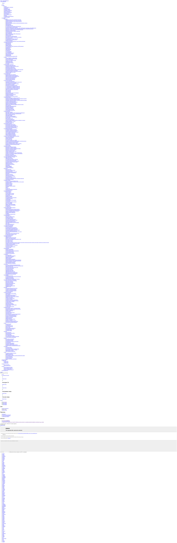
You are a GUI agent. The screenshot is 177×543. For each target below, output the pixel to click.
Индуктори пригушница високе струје (12, 267)
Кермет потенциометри (9, 249)
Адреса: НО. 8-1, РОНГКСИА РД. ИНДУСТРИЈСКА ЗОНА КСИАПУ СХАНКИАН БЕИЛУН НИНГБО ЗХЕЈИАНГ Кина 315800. (23, 422)
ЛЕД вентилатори (9, 334)
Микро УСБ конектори (9, 34)
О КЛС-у (5, 6)
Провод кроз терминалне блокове (11, 103)
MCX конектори (8, 44)
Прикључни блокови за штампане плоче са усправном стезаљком (16, 98)
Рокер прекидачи (8, 169)
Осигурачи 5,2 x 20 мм (9, 241)
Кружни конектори (7, 73)
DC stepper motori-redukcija (10, 343)
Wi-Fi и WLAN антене (9, 59)
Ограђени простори (7, 307)
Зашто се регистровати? (8, 14)
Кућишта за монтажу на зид (10, 309)
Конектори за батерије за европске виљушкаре (13, 148)
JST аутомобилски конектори (10, 133)
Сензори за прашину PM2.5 (10, 298)
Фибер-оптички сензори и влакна (11, 304)
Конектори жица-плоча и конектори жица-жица (13, 19)
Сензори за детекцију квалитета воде (12, 299)
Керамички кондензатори (10, 278)
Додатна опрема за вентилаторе (11, 337)
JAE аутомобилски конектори (10, 132)
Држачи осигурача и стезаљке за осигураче (12, 243)
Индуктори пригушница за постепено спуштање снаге (14, 265)
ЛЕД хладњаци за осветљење (10, 351)
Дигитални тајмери (9, 330)
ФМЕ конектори (8, 55)
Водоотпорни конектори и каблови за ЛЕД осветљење (14, 69)
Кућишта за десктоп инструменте (11, 316)
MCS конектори (8, 105)
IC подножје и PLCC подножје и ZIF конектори (13, 26)
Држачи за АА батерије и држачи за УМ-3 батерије (14, 152)
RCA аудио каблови (9, 203)
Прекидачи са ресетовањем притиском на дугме (13, 239)
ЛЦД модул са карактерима (10, 216)
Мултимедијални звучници (10, 164)
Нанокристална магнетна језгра (11, 274)
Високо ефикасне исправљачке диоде (12, 228)
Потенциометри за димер (10, 252)
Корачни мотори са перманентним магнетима (13, 345)
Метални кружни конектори (10, 78)
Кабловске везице (9, 182)
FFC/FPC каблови (9, 191)
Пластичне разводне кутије (10, 312)
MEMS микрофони (9, 166)
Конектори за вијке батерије (10, 150)
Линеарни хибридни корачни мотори (12, 344)
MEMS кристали (8, 286)
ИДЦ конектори (8, 24)
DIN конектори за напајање (10, 84)
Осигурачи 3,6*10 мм (5, 375)
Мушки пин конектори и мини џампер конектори (14, 21)
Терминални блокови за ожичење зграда (12, 66)
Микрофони (8, 165)
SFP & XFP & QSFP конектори (10, 116)
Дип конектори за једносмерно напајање (12, 83)
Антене (5, 57)
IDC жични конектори (9, 118)
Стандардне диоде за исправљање (11, 227)
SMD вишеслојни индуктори (10, 271)
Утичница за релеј (9, 329)
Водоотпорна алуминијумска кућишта (12, 321)
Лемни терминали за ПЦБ (10, 109)
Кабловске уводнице (9, 183)
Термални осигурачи (9, 245)
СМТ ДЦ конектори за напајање (11, 82)
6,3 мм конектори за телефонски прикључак (13, 87)
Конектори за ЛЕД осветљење (10, 65)
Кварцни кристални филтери (10, 283)
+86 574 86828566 (3, 1)
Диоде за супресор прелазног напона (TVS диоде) (14, 231)
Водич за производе (5, 408)
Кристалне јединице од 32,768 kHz (11, 280)
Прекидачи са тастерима (10, 175)
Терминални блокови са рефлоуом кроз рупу (13, 97)
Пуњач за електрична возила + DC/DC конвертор (13, 143)
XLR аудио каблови (9, 202)
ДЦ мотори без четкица (9, 340)
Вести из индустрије (7, 365)
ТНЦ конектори (8, 49)
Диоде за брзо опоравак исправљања (11, 229)
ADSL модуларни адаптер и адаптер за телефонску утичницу (15, 120)
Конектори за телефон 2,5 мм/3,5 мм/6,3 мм (12, 88)
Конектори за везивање (9, 93)
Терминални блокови (5, 416)
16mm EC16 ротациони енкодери (11, 290)
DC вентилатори (8, 332)
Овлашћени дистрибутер (8, 10)
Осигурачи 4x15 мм (9, 240)
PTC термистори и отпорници (10, 255)
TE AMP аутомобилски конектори (11, 129)
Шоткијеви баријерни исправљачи (11, 230)
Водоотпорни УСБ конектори (10, 124)
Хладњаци (5, 346)
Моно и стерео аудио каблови (10, 204)
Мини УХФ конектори (9, 53)
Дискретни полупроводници (8, 225)
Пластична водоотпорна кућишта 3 (11, 322)
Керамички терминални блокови (11, 106)
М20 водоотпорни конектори (10, 79)
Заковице (7, 186)
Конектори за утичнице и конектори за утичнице (13, 37)
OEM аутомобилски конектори (11, 135)
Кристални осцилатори (9, 282)
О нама (3, 5)
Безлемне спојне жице (9, 357)
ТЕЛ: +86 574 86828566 (6, 420)
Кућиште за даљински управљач (11, 320)
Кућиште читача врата (9, 317)
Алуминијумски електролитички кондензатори (13, 276)
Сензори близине (8, 302)
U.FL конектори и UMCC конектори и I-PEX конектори (15, 46)
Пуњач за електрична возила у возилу (12, 142)
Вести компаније (6, 364)
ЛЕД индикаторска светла (10, 224)
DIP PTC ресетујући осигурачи (11, 238)
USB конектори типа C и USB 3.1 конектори (13, 31)
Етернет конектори (7, 111)
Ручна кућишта (8, 311)
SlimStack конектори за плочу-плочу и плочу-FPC (14, 20)
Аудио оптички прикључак (10, 81)
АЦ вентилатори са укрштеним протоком (12, 336)
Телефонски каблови (9, 198)
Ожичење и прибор (7, 180)
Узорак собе (4, 360)
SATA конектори (8, 35)
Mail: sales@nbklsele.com (6, 421)
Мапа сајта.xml (4, 410)
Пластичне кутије (8, 313)
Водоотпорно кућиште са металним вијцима (13, 308)
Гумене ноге (8, 188)
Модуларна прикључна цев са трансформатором (13, 113)
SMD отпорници (8, 258)
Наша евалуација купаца (8, 12)
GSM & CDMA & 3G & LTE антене (11, 58)
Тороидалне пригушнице (10, 268)
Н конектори (8, 50)
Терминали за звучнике (9, 95)
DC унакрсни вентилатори (10, 335)
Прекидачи (6, 168)
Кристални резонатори (9, 281)
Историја (5, 15)
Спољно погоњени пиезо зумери (11, 160)
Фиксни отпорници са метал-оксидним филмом (13, 260)
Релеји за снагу (8, 324)
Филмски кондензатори (9, 277)
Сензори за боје (8, 305)
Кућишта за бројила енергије (10, 211)
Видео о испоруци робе (7, 368)
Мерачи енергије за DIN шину (10, 212)
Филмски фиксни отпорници (10, 259)
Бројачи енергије (8, 208)
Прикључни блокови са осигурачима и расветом (13, 71)
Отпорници (6, 254)
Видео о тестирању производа (9, 369)
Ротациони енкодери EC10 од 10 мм (11, 288)
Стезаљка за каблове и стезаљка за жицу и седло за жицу (15, 181)
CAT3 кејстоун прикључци (10, 119)
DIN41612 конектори (9, 40)
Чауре (7, 187)
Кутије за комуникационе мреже (11, 315)
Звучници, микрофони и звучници (9, 156)
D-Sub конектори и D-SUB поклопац (12, 27)
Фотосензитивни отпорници (10, 262)
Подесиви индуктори (9, 269)
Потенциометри (6, 248)
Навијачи (5, 331)
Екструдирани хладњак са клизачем (11, 349)
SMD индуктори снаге (9, 266)
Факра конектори (8, 47)
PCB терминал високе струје (10, 110)
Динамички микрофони (9, 167)
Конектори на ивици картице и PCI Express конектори (14, 29)
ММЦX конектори (9, 45)
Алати (5, 352)
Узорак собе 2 (6, 362)
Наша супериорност (7, 11)
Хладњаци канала (9, 347)
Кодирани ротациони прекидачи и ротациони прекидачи (15, 178)
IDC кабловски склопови (10, 194)
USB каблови (8, 195)
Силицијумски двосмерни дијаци (11, 234)
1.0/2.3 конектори (8, 51)
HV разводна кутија (9, 139)
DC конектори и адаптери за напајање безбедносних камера (15, 355)
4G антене (7, 63)
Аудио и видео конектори (8, 80)
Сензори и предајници (7, 292)
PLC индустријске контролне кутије (11, 314)
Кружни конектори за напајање (11, 74)
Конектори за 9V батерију (10, 154)
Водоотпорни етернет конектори (11, 125)
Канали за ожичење (9, 185)
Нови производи (4, 359)
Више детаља (4, 378)
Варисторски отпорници (10, 256)
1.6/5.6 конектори (8, 52)
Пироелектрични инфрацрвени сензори (12, 300)
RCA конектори (8, 90)
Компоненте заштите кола (8, 235)
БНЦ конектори (8, 48)
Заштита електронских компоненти (11, 189)
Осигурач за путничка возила (10, 246)
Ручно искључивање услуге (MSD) (11, 140)
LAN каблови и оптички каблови (11, 197)
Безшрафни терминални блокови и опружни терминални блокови (16, 100)
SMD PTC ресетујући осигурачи (11, 237)
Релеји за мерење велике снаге (10, 328)
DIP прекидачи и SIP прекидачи (11, 172)
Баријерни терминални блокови (11, 102)
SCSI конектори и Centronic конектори (12, 38)
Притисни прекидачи (9, 174)
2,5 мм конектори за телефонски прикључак (13, 86)
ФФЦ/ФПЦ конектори (9, 25)
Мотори (5, 338)
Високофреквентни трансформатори (11, 273)
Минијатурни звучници (9, 163)
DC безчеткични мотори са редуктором (12, 341)
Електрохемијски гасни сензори (11, 293)
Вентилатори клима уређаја (10, 333)
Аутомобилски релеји (9, 325)
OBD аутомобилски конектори (11, 134)
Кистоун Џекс (8, 117)
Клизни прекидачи (9, 176)
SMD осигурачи (8, 236)
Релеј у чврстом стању (9, 326)
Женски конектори (9, 22)
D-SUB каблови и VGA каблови (11, 200)
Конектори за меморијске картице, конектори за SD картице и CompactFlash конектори (19, 28)
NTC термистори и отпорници (11, 263)
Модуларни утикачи (9, 115)
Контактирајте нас (5, 370)
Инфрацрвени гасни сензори (10, 295)
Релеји (5, 323)
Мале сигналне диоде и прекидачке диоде (12, 233)
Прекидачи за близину (9, 303)
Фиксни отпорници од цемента (11, 261)
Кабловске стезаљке (9, 184)
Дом (3, 4)
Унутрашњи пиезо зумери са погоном (12, 159)
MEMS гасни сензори (9, 297)
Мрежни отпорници (9, 257)
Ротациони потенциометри (10, 253)
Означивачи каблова (9, 190)
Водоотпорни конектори (8, 123)
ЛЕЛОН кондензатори (9, 275)
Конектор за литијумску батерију (11, 149)
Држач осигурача (8, 247)
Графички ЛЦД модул (9, 217)
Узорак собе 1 (6, 361)
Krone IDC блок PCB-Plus (10, 122)
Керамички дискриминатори (10, 285)
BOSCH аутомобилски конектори (11, 131)
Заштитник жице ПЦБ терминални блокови (13, 99)
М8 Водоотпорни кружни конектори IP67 (12, 76)
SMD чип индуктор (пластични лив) (11, 272)
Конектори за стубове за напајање (11, 147)
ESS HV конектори (9, 138)
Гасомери (7, 213)
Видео (3, 366)
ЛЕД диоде (7, 223)
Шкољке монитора (9, 318)
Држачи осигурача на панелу (10, 244)
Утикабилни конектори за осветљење (12, 70)
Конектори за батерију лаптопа (11, 155)
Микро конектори (9, 23)
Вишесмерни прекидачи (10, 179)
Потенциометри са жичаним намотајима (12, 250)
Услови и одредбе (7, 17)
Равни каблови (8, 192)
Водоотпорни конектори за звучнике (11, 127)
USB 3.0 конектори (9, 32)
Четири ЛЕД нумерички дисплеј (11, 221)
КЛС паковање (6, 13)
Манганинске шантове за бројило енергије (12, 209)
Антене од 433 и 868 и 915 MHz (11, 60)
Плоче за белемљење (9, 356)
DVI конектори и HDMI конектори (11, 36)
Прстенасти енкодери (9, 291)
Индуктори (6, 264)
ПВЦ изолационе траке (9, 354)
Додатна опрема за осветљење (9, 64)
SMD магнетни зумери (9, 158)
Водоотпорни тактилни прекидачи (11, 171)
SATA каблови (8, 199)
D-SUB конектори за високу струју (11, 39)
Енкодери (5, 287)
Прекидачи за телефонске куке (11, 177)
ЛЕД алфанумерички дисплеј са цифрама (12, 222)
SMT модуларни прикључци (10, 114)
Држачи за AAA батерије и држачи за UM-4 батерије (14, 153)
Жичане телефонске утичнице (10, 121)
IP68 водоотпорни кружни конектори (12, 75)
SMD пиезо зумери (9, 157)
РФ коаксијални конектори (8, 42)
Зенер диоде (8, 232)
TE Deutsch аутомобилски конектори (11, 130)
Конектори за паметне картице (11, 30)
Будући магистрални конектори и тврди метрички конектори (15, 41)
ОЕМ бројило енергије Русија (10, 214)
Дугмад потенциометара (10, 251)
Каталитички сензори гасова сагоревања (12, 296)
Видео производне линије (8, 367)
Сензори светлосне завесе (10, 306)
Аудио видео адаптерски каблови (11, 201)
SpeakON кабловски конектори (11, 94)
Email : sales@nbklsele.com (4, 0)
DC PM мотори (8, 342)
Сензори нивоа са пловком (10, 301)
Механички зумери (9, 162)
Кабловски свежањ (9, 196)
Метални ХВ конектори (9, 137)
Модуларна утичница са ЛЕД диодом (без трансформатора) (15, 112)
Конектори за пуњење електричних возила (12, 144)
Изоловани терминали (9, 107)
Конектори (5, 18)
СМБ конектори (8, 43)
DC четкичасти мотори (9, 339)
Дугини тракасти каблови (10, 193)
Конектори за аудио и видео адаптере (12, 96)
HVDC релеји (8, 145)
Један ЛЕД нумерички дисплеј (11, 219)
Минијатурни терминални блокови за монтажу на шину (15, 104)
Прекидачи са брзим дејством (10, 170)
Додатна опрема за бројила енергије (9, 207)
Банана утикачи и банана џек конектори (12, 92)
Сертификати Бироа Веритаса (8, 16)
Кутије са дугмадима (9, 319)
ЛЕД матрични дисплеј (9, 218)
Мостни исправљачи (9, 226)
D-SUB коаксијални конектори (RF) (11, 56)
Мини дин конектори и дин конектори (12, 89)
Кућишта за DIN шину (9, 310)
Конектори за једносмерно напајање (11, 85)
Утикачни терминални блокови (11, 101)
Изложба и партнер (7, 9)
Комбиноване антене (9, 61)
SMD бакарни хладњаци (10, 350)
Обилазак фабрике (7, 8)
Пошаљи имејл (2, 425)
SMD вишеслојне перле (9, 270)
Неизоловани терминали (10, 108)
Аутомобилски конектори (8, 128)
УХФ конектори (8, 54)
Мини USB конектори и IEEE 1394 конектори (13, 33)
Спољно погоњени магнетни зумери (11, 161)
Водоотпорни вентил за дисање (11, 68)
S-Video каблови (8, 206)
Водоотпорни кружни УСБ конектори (12, 126)
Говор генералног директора (8, 7)
